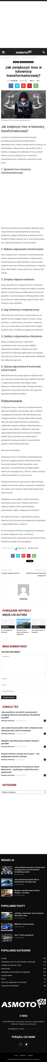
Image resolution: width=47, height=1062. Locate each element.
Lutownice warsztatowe (26, 62)
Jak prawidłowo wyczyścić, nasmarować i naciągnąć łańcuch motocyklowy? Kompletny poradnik (20, 715)
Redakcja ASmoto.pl (8, 720)
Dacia (3, 979)
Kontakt (30, 1055)
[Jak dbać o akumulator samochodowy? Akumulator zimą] (7, 916)
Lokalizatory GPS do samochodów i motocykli (18, 962)
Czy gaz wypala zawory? (10, 573)
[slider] (8, 548)
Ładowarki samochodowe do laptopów (15, 972)
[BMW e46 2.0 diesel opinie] (7, 927)
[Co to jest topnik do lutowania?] (8, 623)
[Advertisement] (23, 24)
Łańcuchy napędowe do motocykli (13, 982)
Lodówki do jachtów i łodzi (11, 965)
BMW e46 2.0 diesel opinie (24, 924)
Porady (3, 958)
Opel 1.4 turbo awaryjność (24, 935)
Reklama (23, 1055)
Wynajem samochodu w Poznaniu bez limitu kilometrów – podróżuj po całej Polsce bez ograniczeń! (20, 769)
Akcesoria (16, 62)
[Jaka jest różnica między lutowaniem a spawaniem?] (23, 623)
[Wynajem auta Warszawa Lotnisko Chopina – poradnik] (7, 893)
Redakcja (14, 80)
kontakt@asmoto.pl (32, 1029)
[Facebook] (20, 1044)
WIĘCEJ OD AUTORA (15, 614)
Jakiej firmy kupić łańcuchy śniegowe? (36, 574)
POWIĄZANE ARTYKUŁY (17, 610)
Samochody (5, 968)
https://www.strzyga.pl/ (21, 541)
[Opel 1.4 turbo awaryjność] (7, 938)
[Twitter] (26, 1044)
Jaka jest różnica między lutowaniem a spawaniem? (22, 632)
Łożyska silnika (6, 975)
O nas (16, 1055)
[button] (44, 52)
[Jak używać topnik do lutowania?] (39, 623)
